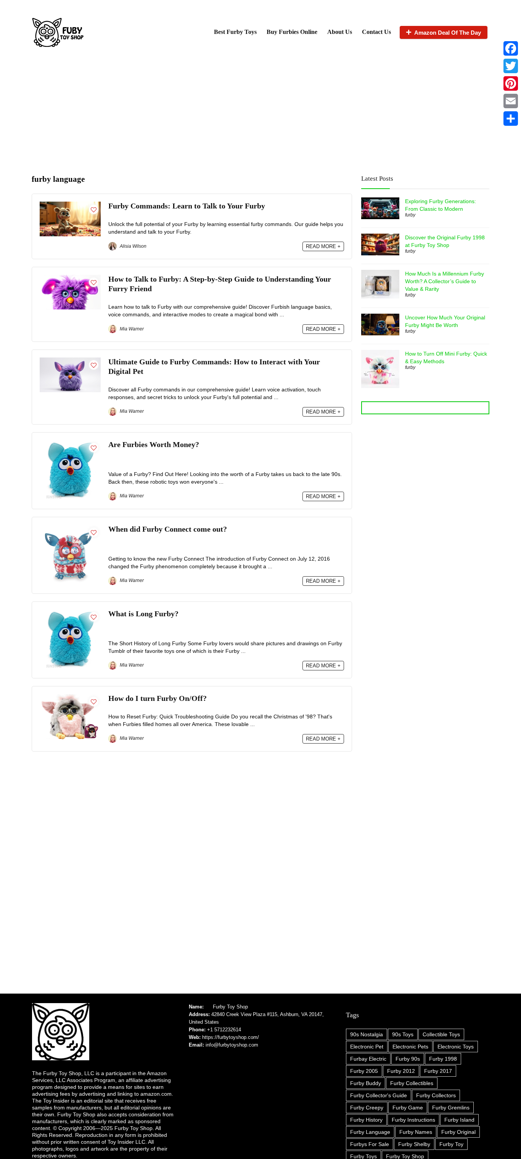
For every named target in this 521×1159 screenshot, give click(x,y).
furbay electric (368, 1059)
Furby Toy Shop (230, 1007)
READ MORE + (323, 246)
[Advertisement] (260, 109)
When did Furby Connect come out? (167, 529)
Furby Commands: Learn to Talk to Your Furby (186, 206)
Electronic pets (410, 1047)
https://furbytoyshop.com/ (230, 1037)
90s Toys (402, 1034)
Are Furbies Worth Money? (153, 445)
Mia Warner (131, 329)
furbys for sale (369, 1144)
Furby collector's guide (378, 1095)
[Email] (510, 101)
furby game (407, 1107)
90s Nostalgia (366, 1034)
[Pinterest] (510, 83)
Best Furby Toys (235, 32)
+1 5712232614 (224, 1029)
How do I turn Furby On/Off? (157, 698)
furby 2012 (401, 1071)
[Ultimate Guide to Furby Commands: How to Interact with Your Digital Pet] (70, 360)
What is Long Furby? (143, 614)
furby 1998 (443, 1059)
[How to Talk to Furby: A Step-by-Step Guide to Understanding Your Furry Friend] (70, 278)
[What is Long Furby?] (70, 612)
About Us (339, 32)
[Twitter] (510, 66)
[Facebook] (510, 48)
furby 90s (408, 1059)
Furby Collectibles (411, 1083)
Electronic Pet (366, 1047)
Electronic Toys (455, 1047)
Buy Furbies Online (292, 32)
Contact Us (376, 32)
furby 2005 (364, 1071)
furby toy (451, 1144)
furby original (458, 1132)
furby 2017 (438, 1071)
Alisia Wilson (132, 246)
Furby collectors (436, 1095)
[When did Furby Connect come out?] (70, 528)
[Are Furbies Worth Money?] (70, 443)
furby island (459, 1120)
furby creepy (366, 1107)
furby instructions (413, 1120)
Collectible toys (441, 1034)
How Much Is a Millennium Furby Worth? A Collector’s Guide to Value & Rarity (444, 281)
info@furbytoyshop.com (231, 1045)
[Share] (510, 118)
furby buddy (365, 1083)
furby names (415, 1132)
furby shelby (414, 1144)
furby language (370, 1132)
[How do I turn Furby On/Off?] (70, 697)
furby (410, 215)
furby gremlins (451, 1107)
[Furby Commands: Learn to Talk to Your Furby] (70, 205)
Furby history (366, 1120)
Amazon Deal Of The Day (447, 32)
